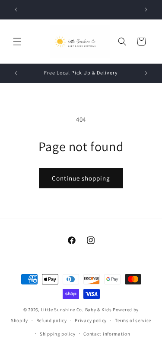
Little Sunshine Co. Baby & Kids (76, 310)
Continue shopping (81, 178)
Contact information (106, 334)
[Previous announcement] (15, 9)
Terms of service (133, 320)
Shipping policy (58, 334)
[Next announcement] (146, 9)
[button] (17, 41)
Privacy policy (91, 320)
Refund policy (51, 320)
